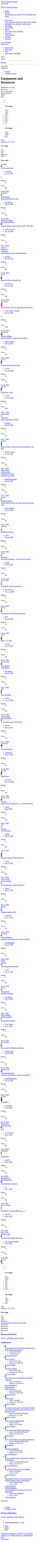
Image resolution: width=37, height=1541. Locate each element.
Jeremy (7, 562)
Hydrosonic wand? (7, 392)
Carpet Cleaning (10, 1365)
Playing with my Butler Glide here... (12, 1048)
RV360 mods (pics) (7, 168)
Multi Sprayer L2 (10, 1389)
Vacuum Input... (6, 830)
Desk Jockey (5, 470)
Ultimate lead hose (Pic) (8, 912)
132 (6, 118)
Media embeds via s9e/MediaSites (22, 1535)
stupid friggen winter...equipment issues (13, 253)
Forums (7, 13)
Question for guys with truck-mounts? (13, 613)
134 (6, 122)
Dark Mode (17, 53)
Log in (3, 59)
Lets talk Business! (11, 1355)
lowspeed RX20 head (8, 1021)
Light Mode (28, 14)
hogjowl (7, 423)
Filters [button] (3, 156)
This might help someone (9, 1184)
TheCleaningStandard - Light (14, 1522)
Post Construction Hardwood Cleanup (17, 1430)
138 (6, 136)
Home (7, 11)
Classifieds (8, 26)
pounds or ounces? (11, 1368)
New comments (18, 31)
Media (7, 29)
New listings (24, 22)
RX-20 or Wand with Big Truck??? (12, 858)
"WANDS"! (5, 1102)
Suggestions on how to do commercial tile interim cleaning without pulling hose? (18, 1479)
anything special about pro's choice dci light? (15, 939)
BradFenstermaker (7, 220)
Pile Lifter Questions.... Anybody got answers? (16, 559)
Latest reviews (9, 35)
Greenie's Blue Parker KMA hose (12, 1238)
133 (6, 120)
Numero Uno (9, 1051)
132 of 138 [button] (11, 142)
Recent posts (9, 14)
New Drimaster (6, 695)
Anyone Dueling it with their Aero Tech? (14, 338)
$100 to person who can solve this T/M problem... (17, 307)
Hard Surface (9, 1436)
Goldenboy (8, 753)
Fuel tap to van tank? (7, 476)
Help (6, 1526)
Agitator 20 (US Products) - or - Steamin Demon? (17, 803)
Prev (2, 97)
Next (2, 140)
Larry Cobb (4, 1232)
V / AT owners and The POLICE (11, 722)
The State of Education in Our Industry (17, 1469)
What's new (9, 20)
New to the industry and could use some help (19, 1439)
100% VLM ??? (10, 1359)
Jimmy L (4, 247)
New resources (17, 24)
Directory (8, 39)
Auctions (8, 37)
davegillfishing (9, 943)
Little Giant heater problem (9, 419)
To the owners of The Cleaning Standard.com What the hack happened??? (20, 1349)
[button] (6, 51)
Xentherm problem (7, 993)
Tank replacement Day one (9, 199)
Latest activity (26, 24)
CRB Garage (9, 1398)
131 (6, 116)
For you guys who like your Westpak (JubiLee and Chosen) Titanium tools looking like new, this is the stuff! (20, 1409)
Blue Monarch (5, 1178)
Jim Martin (8, 202)
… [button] (6, 102)
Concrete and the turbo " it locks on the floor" (15, 1075)
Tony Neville (5, 879)
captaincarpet (5, 414)
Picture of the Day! (9, 1334)
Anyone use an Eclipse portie (10, 365)
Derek (7, 807)
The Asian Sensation (11, 1241)
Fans (2, 1129)
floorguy (7, 256)
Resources (8, 33)
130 (6, 114)
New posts (17, 14)
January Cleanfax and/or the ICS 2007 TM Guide (17, 226)
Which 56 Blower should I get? (11, 280)
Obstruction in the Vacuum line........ (12, 586)
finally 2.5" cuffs (6, 640)
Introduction (5, 1156)
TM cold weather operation (9, 966)
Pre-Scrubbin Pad (6, 749)
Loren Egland (5, 716)
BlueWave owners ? (7, 532)
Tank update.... (5, 668)
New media (16, 22)
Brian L (7, 888)
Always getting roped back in (14, 1421)
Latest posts (6, 1342)
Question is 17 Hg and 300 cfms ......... (13, 1211)
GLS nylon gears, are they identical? (12, 885)
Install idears (5, 776)
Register (3, 62)
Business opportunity (12, 1449)
